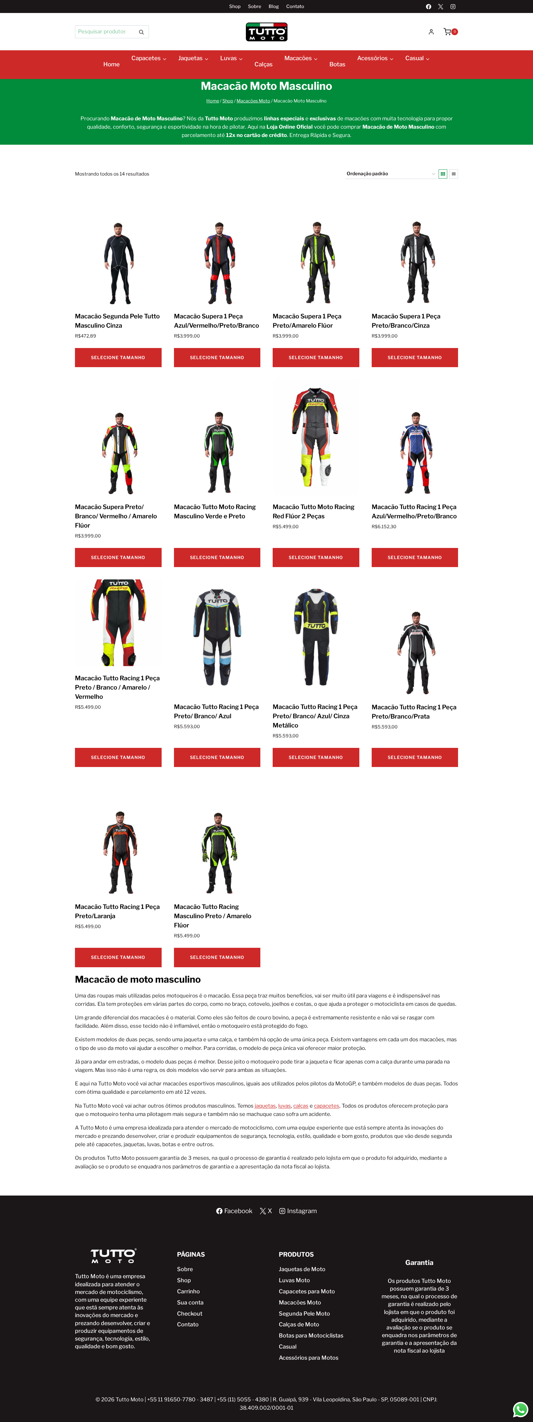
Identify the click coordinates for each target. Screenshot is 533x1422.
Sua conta (190, 1302)
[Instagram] (453, 6)
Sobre (254, 6)
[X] (441, 6)
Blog (274, 6)
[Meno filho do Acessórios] (362, 73)
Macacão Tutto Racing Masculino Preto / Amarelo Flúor (212, 916)
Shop (235, 6)
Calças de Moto (299, 1324)
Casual (287, 1346)
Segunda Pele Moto (304, 1313)
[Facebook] (429, 6)
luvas (284, 1106)
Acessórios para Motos (308, 1357)
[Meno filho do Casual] (410, 73)
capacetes (326, 1106)
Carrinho (188, 1291)
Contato (295, 6)
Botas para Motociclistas (311, 1335)
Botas (337, 64)
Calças (263, 64)
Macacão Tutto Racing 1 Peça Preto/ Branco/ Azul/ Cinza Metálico (315, 716)
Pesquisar (143, 31)
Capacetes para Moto (307, 1291)
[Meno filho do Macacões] (289, 73)
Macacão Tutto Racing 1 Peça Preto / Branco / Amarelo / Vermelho (117, 687)
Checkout (189, 1313)
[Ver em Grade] (443, 174)
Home (111, 64)
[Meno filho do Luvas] (225, 73)
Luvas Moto (294, 1280)
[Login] (431, 32)
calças (300, 1106)
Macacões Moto (300, 1302)
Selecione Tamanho (118, 357)
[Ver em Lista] (453, 174)
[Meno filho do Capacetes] (136, 73)
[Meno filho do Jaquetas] (183, 73)
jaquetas (265, 1106)
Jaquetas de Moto (302, 1269)
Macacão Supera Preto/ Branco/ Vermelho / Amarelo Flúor (116, 516)
